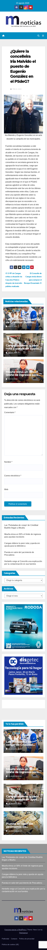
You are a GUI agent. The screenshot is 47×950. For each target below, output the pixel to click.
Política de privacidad (26, 939)
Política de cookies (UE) (10, 944)
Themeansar (23, 933)
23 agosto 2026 (15, 749)
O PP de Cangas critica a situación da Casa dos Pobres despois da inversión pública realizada (13, 279)
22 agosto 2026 (15, 831)
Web (6, 489)
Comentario (9, 412)
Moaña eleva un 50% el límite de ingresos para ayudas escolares (22, 375)
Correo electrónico (12, 476)
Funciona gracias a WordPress (16, 930)
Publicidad (5, 939)
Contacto (14, 939)
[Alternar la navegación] (43, 36)
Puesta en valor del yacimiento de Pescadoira (19, 826)
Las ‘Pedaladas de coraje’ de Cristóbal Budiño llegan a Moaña (23, 322)
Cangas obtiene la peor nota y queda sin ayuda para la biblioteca (22, 348)
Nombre (8, 462)
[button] (38, 36)
